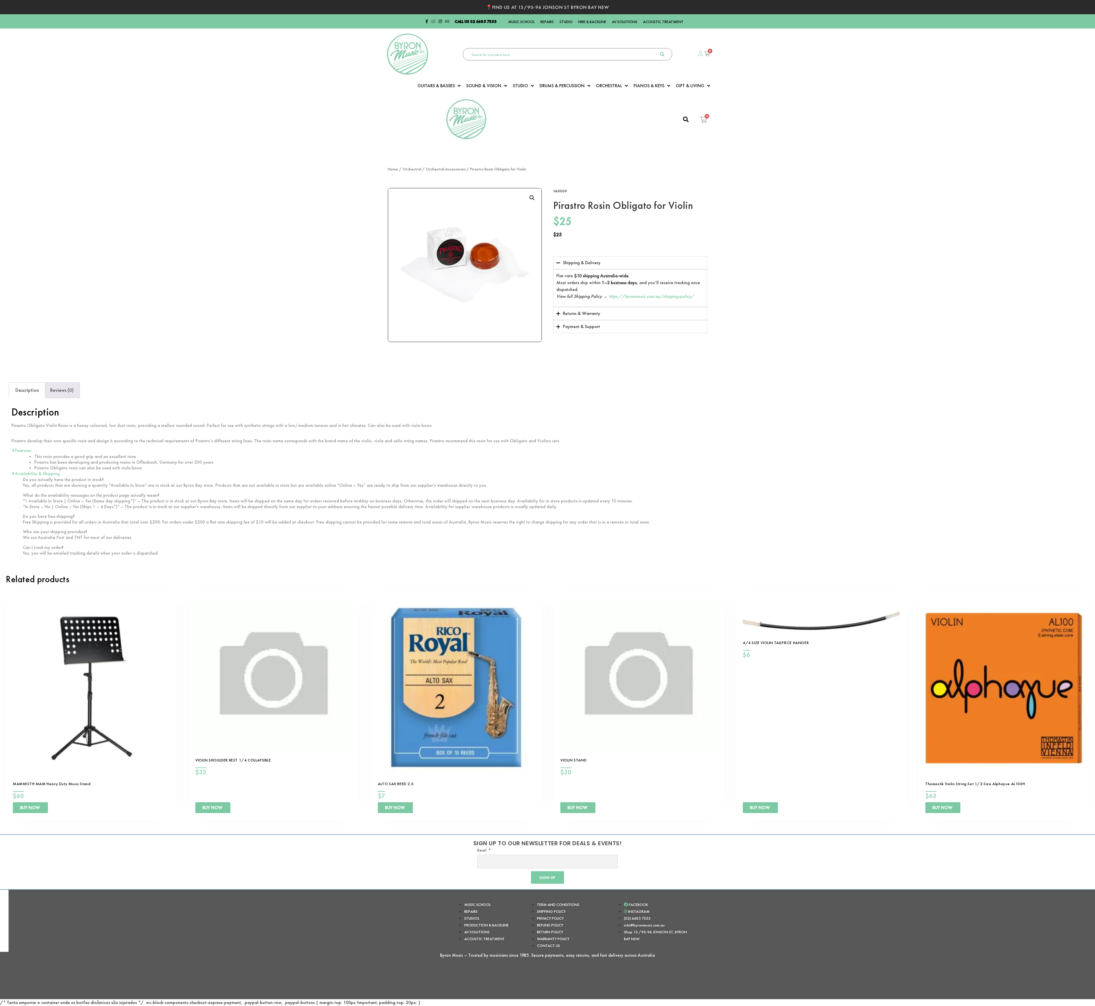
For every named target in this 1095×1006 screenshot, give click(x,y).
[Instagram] (440, 21)
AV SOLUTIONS (624, 21)
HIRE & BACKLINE (592, 21)
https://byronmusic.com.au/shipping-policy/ (651, 296)
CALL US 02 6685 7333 (475, 21)
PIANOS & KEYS (649, 86)
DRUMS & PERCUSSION (562, 86)
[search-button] (662, 54)
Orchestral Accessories (446, 169)
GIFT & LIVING (690, 86)
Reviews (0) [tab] (62, 390)
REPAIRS (547, 21)
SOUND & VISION (483, 86)
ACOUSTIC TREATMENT (663, 21)
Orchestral (412, 169)
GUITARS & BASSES (436, 86)
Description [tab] (27, 390)
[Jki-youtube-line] (433, 21)
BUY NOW (30, 807)
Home (393, 169)
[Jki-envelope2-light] (447, 21)
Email (482, 850)
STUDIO (566, 21)
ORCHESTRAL (609, 86)
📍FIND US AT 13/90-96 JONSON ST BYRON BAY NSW (547, 7)
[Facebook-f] (427, 21)
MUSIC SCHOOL (521, 21)
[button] (532, 198)
